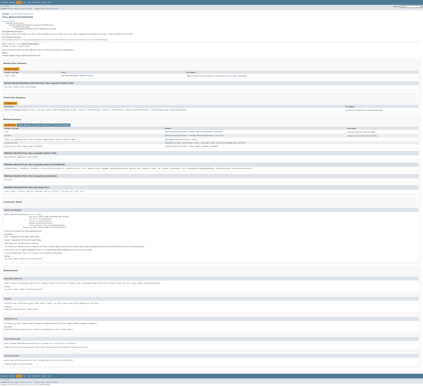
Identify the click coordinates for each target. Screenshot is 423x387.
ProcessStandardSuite (79, 40)
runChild (168, 143)
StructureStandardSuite (98, 40)
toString (64, 191)
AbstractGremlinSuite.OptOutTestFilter (77, 76)
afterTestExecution (173, 132)
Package (12, 2)
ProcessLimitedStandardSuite (57, 40)
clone (6, 191)
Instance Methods (42, 125)
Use (24, 2)
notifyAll (55, 191)
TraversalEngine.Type (159, 110)
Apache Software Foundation (27, 384)
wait (71, 191)
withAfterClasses (172, 146)
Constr (22, 9)
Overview (4, 2)
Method (29, 9)
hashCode (38, 191)
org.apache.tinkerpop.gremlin (21, 14)
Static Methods (25, 125)
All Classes (5, 6)
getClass (29, 191)
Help (49, 2)
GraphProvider (48, 139)
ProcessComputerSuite (11, 40)
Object (47, 187)
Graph (72, 139)
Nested (10, 9)
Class (25, 110)
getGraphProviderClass (174, 139)
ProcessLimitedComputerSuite (33, 40)
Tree (29, 2)
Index (44, 2)
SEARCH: (396, 6)
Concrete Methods (61, 125)
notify (46, 191)
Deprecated (36, 2)
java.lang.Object (8, 21)
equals (13, 191)
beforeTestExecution (173, 135)
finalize (21, 191)
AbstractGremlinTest (204, 132)
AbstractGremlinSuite (13, 110)
